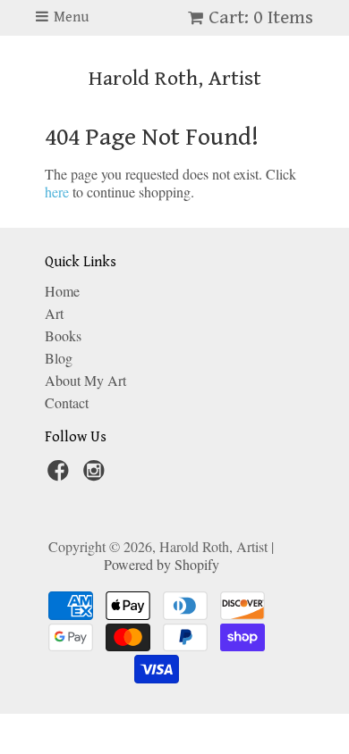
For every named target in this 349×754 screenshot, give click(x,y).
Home (62, 290)
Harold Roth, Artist (175, 78)
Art (54, 313)
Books (63, 335)
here (57, 191)
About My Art (85, 380)
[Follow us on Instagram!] (96, 475)
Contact (67, 402)
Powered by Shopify (161, 564)
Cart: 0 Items (261, 17)
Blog (58, 357)
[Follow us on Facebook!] (60, 475)
